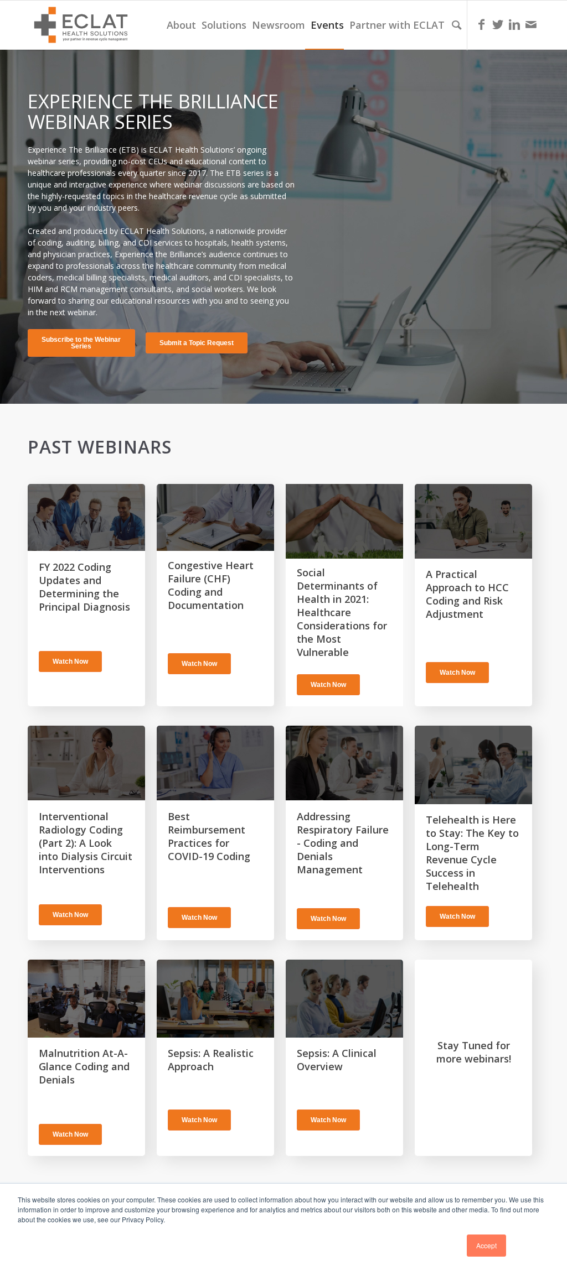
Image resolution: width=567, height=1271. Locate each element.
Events (327, 25)
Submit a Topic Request (196, 343)
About (181, 25)
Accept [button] (486, 1245)
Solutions (224, 25)
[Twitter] (497, 24)
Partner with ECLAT (397, 25)
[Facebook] (481, 24)
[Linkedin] (514, 24)
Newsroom (278, 25)
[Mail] (531, 24)
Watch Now (70, 661)
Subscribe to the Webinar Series (81, 343)
